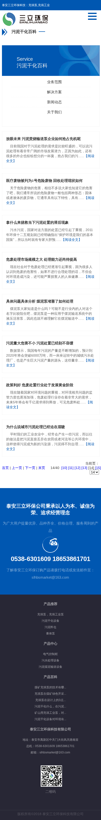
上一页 (17, 468)
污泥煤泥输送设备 (50, 666)
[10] (64, 468)
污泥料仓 (50, 627)
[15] (98, 468)
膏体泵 (50, 633)
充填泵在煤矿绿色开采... (50, 693)
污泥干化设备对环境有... (50, 719)
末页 (41, 468)
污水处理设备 (50, 660)
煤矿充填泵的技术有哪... (50, 687)
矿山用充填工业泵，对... (50, 713)
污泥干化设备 (50, 620)
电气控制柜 (50, 654)
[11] (71, 468)
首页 (5, 468)
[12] (77, 468)
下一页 (30, 468)
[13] (84, 468)
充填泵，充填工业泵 (50, 614)
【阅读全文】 (71, 240)
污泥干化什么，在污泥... (50, 706)
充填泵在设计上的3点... (50, 700)
